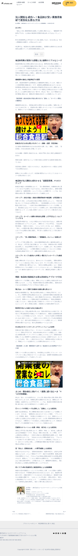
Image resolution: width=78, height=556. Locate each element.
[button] (69, 3)
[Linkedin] (56, 533)
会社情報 (41, 2)
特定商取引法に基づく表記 (46, 523)
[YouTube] (53, 533)
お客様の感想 (21, 2)
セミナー (19, 4)
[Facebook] (58, 533)
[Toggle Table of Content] (40, 54)
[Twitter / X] (60, 533)
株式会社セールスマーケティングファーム (13, 533)
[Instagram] (63, 533)
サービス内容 (32, 2)
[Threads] (65, 533)
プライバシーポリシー (30, 523)
